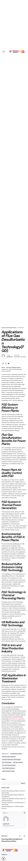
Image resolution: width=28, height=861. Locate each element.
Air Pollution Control (16, 753)
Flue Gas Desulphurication (9, 327)
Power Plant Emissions (8, 768)
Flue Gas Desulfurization (9, 765)
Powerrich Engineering (17, 719)
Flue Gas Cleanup (18, 762)
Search (4, 779)
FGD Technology (6, 762)
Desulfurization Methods (9, 756)
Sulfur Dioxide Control (8, 771)
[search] (24, 813)
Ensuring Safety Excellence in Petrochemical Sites (12, 840)
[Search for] (14, 813)
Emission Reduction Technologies (11, 759)
